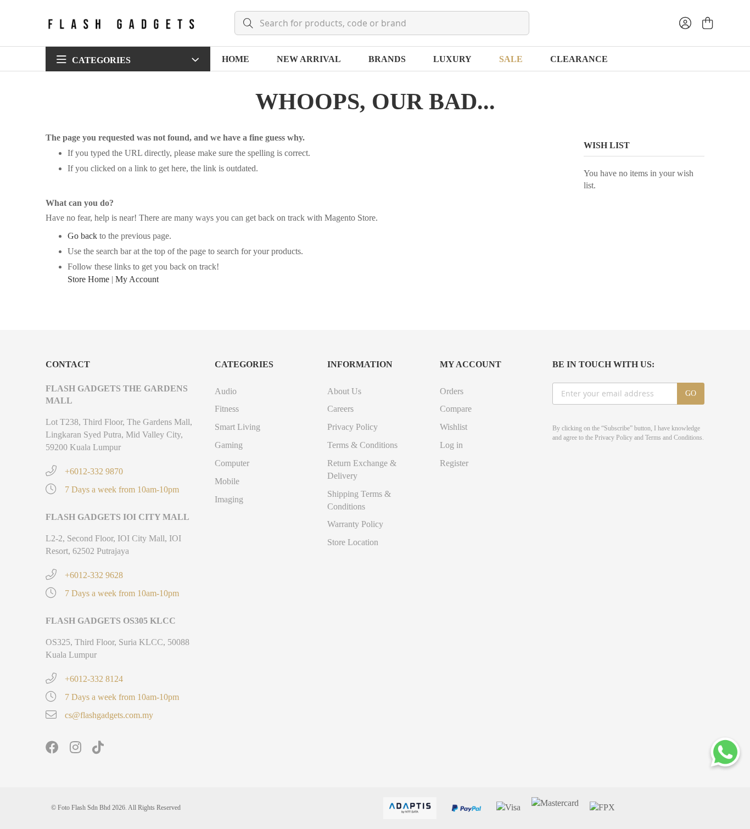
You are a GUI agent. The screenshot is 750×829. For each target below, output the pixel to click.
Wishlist (453, 427)
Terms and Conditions (673, 437)
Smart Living (237, 427)
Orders (451, 391)
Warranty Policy (355, 524)
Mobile (227, 481)
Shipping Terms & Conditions (359, 500)
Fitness (227, 408)
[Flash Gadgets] (121, 23)
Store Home (88, 279)
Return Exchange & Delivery (361, 469)
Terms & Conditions (362, 445)
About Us (344, 391)
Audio (226, 391)
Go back (82, 235)
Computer (232, 463)
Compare (456, 408)
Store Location (352, 542)
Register (454, 463)
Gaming (229, 445)
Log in (451, 445)
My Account (137, 279)
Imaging (229, 499)
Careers (340, 408)
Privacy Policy (352, 427)
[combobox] (381, 23)
